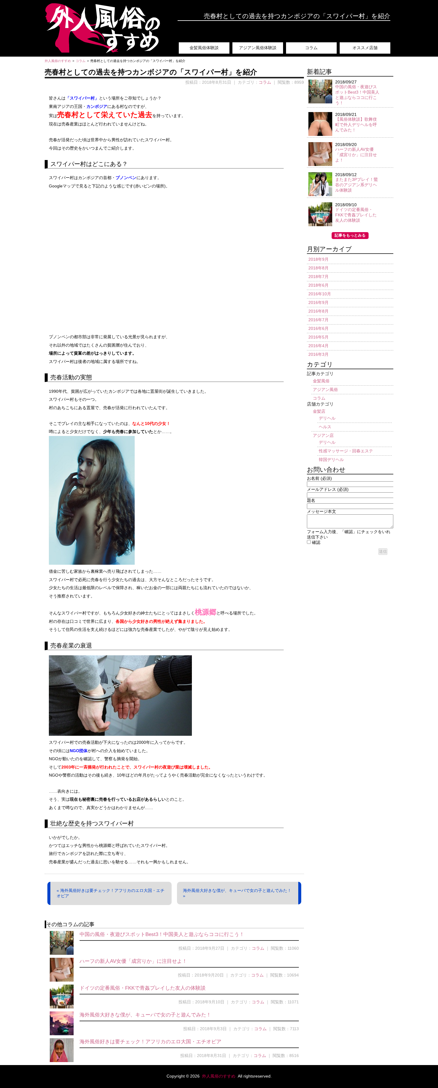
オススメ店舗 (365, 47)
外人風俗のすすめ (219, 1076)
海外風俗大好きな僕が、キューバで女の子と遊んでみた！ (145, 1015)
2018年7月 (318, 276)
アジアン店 (323, 435)
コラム (311, 47)
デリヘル (327, 418)
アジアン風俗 (325, 389)
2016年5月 (318, 337)
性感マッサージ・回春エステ (346, 450)
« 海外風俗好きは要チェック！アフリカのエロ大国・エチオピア (110, 893)
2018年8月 (318, 268)
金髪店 (319, 411)
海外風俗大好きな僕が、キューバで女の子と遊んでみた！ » (237, 893)
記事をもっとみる (350, 235)
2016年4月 (318, 345)
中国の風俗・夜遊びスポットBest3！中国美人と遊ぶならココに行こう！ (162, 934)
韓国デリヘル (331, 459)
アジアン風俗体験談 (258, 47)
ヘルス (325, 426)
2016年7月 (318, 319)
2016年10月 (319, 293)
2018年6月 (318, 285)
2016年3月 (318, 354)
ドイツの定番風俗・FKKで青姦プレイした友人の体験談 (143, 988)
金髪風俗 (321, 380)
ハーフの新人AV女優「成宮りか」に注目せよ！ (133, 961)
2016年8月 (318, 311)
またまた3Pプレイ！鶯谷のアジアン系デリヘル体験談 (356, 185)
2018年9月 (318, 259)
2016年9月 (318, 302)
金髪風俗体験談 (204, 47)
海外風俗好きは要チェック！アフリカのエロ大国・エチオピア (150, 1041)
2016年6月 (318, 328)
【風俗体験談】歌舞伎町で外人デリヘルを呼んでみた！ (356, 124)
